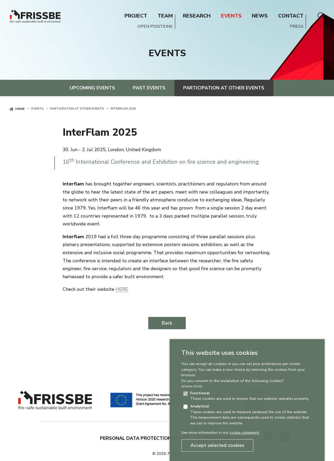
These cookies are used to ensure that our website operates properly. (249, 395)
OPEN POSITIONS (155, 26)
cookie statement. (245, 432)
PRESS (296, 26)
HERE (122, 289)
